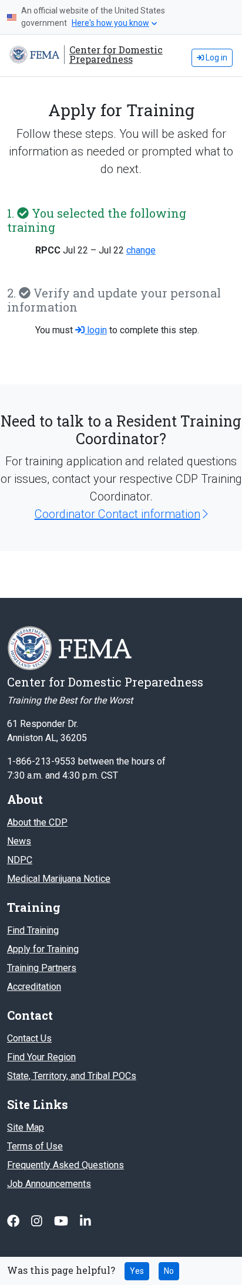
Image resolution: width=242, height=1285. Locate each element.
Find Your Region (41, 1057)
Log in (215, 57)
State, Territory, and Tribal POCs (71, 1075)
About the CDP (37, 822)
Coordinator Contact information (117, 514)
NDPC (19, 859)
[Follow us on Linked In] (85, 1221)
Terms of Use (35, 1146)
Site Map (25, 1127)
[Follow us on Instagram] (38, 1221)
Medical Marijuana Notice (58, 878)
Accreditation (34, 986)
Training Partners (41, 967)
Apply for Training (43, 949)
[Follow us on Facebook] (14, 1221)
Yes (137, 1271)
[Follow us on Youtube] (62, 1221)
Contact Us (29, 1038)
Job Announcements (49, 1183)
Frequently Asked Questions (65, 1165)
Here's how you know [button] (110, 23)
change (141, 250)
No (169, 1271)
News (19, 841)
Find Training (33, 930)
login (96, 330)
